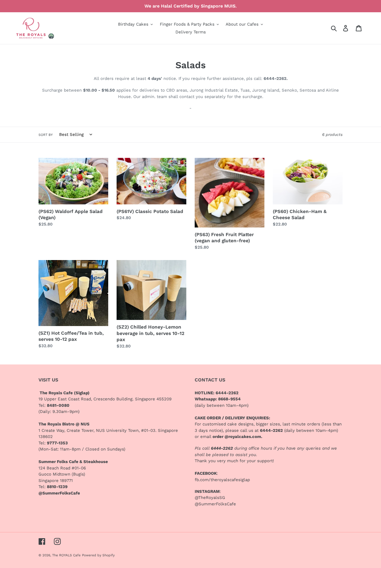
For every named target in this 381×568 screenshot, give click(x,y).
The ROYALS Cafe (66, 555)
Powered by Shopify (98, 555)
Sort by (45, 135)
